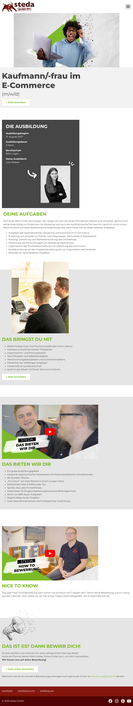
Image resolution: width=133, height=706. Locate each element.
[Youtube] (129, 701)
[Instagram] (117, 701)
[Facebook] (110, 701)
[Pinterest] (123, 701)
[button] (128, 7)
